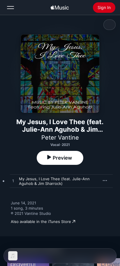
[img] (60, 7)
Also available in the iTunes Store (41, 221)
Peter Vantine (60, 137)
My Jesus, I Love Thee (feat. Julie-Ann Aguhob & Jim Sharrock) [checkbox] (54, 181)
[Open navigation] (10, 7)
